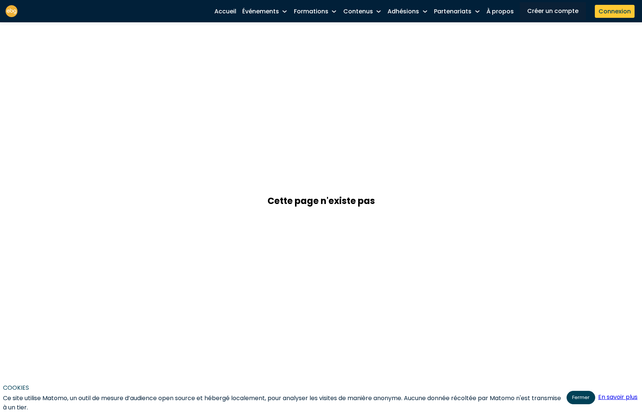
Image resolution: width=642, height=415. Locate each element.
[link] (225, 11)
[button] (553, 11)
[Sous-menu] (285, 12)
